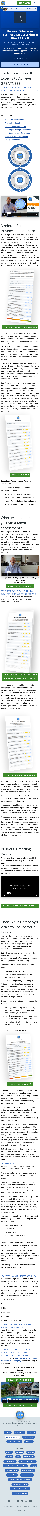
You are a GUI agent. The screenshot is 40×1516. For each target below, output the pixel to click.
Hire (18, 1456)
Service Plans (19, 1432)
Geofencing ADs (10, 1461)
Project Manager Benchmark (20, 130)
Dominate (31, 1452)
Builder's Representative (27, 1461)
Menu (36, 3)
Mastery (8, 1452)
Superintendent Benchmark (19, 133)
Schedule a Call (19, 64)
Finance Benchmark (12, 123)
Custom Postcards (27, 1475)
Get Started (24, 3)
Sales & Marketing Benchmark (16, 136)
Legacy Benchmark (12, 140)
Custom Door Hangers (20, 1493)
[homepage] (3, 3)
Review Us (29, 1441)
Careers (7, 1432)
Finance (9, 1456)
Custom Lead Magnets (20, 1484)
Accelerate (19, 1452)
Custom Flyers (11, 1475)
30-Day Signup (19, 58)
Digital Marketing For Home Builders (15, 1466)
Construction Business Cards (20, 1489)
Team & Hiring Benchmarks (15, 126)
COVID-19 (32, 1432)
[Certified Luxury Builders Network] (20, 1419)
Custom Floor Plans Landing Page (20, 1479)
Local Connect (28, 1456)
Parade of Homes (12, 1470)
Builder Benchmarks (12, 1437)
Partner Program (29, 1437)
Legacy (33, 1466)
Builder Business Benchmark (16, 120)
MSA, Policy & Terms (14, 1441)
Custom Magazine (27, 1470)
